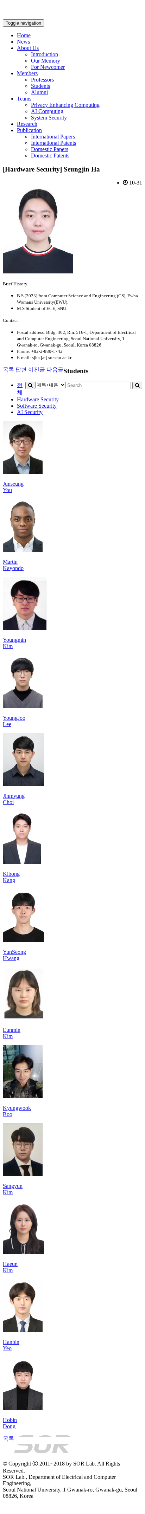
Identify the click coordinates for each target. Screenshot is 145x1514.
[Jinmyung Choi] (23, 784)
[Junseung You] (23, 472)
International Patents (53, 143)
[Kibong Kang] (22, 862)
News (23, 42)
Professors (42, 80)
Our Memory (45, 61)
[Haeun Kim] (23, 1252)
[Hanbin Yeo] (23, 1330)
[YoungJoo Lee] (23, 706)
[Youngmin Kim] (24, 628)
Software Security (37, 406)
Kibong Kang (11, 877)
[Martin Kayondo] (23, 550)
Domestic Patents (50, 155)
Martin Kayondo (13, 565)
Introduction (44, 54)
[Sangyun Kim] (23, 1174)
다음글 (54, 370)
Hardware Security (38, 399)
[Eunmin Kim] (24, 1018)
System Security (49, 118)
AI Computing (47, 111)
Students (40, 86)
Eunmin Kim (11, 1033)
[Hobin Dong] (23, 1408)
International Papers (53, 137)
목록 (8, 370)
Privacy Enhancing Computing (65, 105)
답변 (21, 370)
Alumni (39, 92)
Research (27, 124)
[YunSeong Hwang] (23, 940)
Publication (29, 130)
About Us (28, 48)
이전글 (36, 370)
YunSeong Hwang (14, 955)
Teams (24, 99)
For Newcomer (48, 67)
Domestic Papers (49, 149)
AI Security (30, 412)
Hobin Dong (10, 1423)
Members (27, 73)
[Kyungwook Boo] (23, 1096)
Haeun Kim (10, 1267)
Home (24, 35)
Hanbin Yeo (11, 1345)
